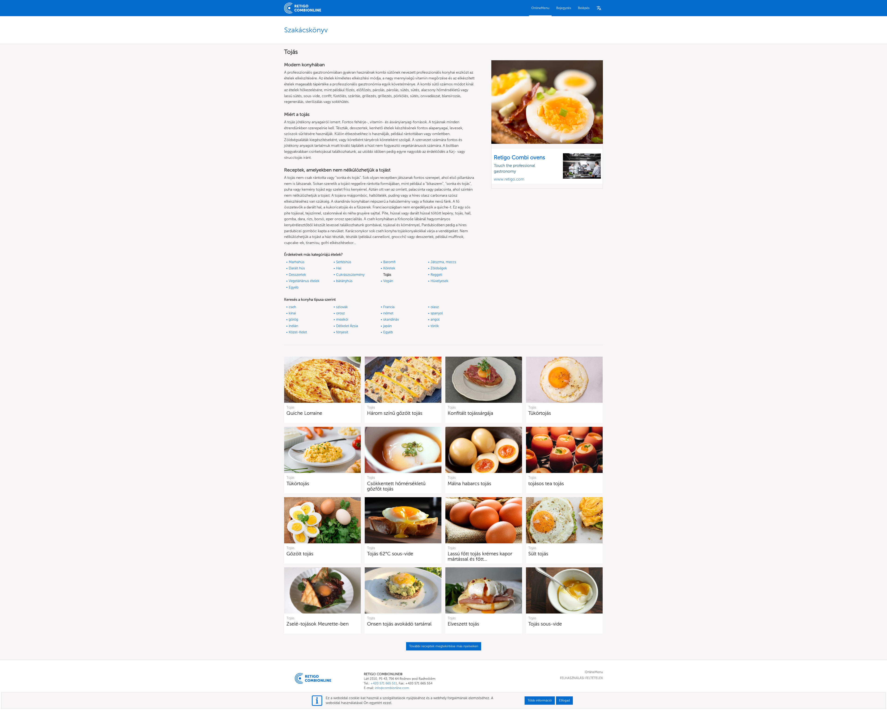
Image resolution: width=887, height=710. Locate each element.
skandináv (391, 319)
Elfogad (564, 700)
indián (293, 326)
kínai (292, 313)
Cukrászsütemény (350, 275)
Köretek (389, 268)
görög (293, 319)
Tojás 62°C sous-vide (390, 554)
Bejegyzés (563, 8)
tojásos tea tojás (546, 483)
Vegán (388, 281)
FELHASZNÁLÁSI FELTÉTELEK (581, 678)
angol (435, 319)
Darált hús (297, 268)
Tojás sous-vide (545, 624)
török (435, 326)
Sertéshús (343, 262)
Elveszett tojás (463, 624)
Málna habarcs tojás (469, 483)
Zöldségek (439, 268)
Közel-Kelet (298, 332)
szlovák (342, 307)
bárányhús (344, 281)
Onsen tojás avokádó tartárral (399, 624)
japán (387, 326)
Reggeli (436, 275)
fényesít (342, 332)
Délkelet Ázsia (347, 326)
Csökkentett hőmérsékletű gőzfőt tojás (396, 486)
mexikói (342, 319)
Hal (338, 268)
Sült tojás (538, 554)
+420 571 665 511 (384, 683)
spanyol (437, 313)
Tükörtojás (539, 413)
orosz (340, 313)
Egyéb (293, 287)
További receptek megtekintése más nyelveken (443, 646)
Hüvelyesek (439, 281)
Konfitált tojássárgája (470, 413)
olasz (435, 307)
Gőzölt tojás (299, 554)
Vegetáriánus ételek (304, 281)
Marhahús (296, 262)
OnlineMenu (540, 8)
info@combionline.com (392, 688)
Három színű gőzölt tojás (394, 413)
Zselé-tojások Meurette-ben (317, 624)
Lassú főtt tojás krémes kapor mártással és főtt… (480, 556)
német (388, 313)
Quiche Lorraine (304, 413)
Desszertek (297, 275)
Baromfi (389, 262)
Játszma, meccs (443, 262)
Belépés (583, 8)
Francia (389, 307)
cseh (292, 307)
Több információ (540, 700)
